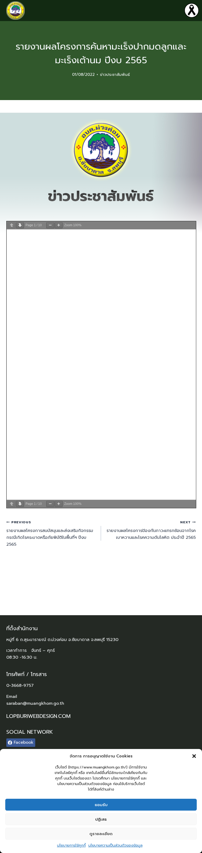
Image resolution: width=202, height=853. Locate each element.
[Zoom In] (59, 225)
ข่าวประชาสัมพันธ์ (115, 74)
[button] (194, 756)
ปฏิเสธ (101, 819)
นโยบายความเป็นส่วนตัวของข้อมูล (115, 845)
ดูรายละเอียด (101, 834)
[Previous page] (12, 225)
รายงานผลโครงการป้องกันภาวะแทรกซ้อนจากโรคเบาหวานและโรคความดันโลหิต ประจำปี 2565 (151, 530)
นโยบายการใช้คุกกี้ (71, 845)
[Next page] (20, 225)
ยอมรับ (101, 805)
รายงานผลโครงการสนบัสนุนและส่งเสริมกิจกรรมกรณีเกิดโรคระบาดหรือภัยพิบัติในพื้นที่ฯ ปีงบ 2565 (49, 534)
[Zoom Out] (50, 225)
